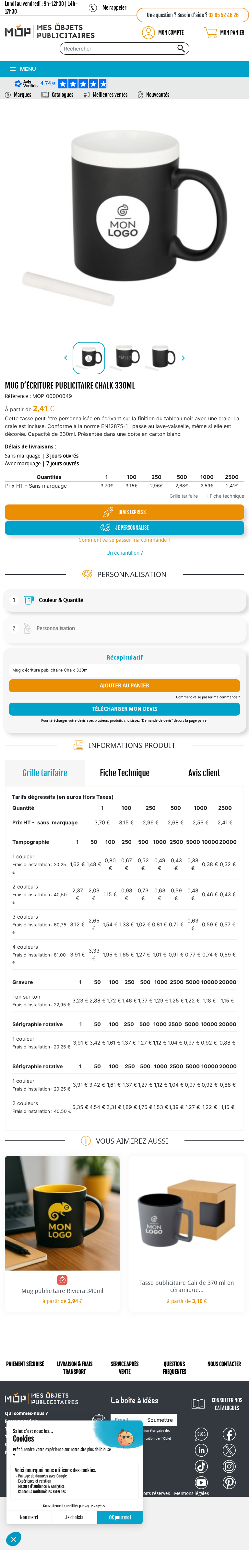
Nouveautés (157, 95)
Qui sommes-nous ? (26, 1413)
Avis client (204, 773)
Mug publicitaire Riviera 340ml (62, 1291)
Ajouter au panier (124, 686)
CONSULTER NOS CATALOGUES (227, 1404)
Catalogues (62, 95)
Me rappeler (114, 8)
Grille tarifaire (44, 773)
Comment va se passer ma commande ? (124, 540)
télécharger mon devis (124, 709)
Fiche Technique (124, 773)
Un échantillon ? (124, 553)
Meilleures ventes (110, 95)
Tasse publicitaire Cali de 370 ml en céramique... (186, 1286)
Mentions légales (191, 1493)
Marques (22, 95)
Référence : (18, 396)
